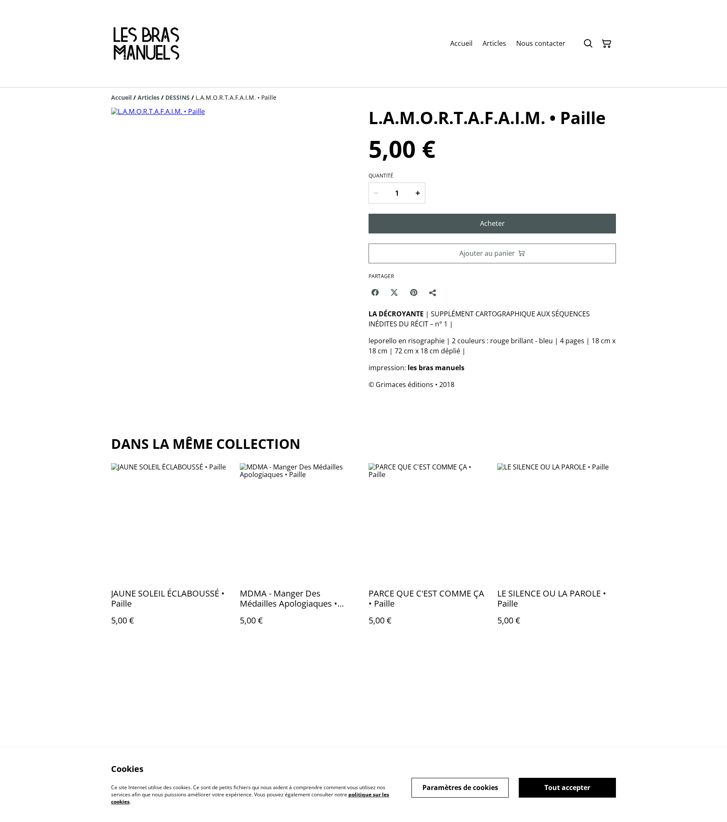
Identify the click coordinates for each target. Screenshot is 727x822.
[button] (129, 380)
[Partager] (433, 292)
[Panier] (606, 43)
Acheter (492, 223)
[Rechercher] (588, 43)
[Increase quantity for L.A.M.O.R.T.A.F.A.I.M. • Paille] (418, 193)
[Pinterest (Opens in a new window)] (413, 292)
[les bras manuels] (146, 43)
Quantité (381, 176)
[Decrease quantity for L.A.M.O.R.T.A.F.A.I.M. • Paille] (376, 193)
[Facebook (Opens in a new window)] (375, 292)
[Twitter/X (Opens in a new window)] (394, 292)
